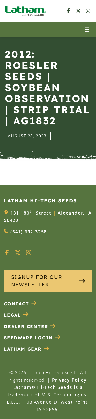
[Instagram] (88, 11)
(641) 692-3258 (28, 232)
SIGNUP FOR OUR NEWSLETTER (36, 281)
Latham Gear (23, 349)
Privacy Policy (69, 380)
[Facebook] (68, 11)
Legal (12, 315)
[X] (78, 11)
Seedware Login (28, 338)
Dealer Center (26, 326)
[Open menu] (87, 29)
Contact (16, 304)
